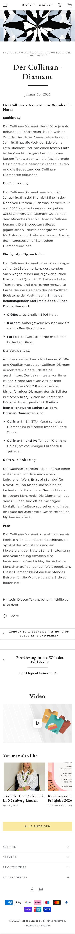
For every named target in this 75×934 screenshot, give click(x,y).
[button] (59, 5)
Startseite (10, 52)
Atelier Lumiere (30, 920)
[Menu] (5, 5)
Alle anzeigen (37, 826)
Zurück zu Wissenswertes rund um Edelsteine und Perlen (39, 633)
